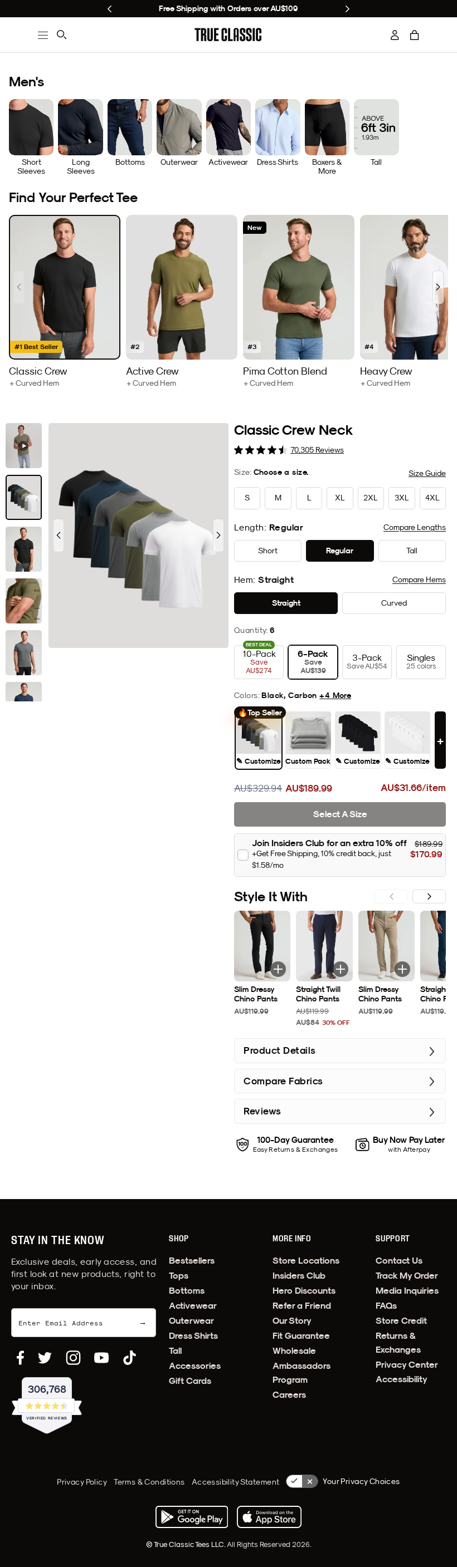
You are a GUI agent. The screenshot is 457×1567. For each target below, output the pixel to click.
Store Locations (306, 1260)
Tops (178, 1275)
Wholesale (294, 1351)
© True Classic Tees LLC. (186, 1544)
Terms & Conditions (149, 1481)
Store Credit (401, 1321)
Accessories (195, 1366)
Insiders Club (299, 1275)
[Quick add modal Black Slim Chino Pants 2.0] (278, 969)
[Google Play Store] (191, 1517)
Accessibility (401, 1379)
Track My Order (407, 1275)
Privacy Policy (82, 1481)
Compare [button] (414, 527)
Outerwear (191, 1321)
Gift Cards (190, 1381)
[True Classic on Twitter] (44, 1357)
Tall (175, 1351)
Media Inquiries (407, 1290)
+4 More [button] (335, 695)
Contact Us (399, 1260)
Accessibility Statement (236, 1481)
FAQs (386, 1305)
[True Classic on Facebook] (20, 1357)
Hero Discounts (304, 1290)
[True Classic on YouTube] (101, 1357)
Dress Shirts (193, 1336)
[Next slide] (347, 8)
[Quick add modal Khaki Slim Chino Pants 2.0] (402, 969)
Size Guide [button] (427, 473)
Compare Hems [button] (419, 579)
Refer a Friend (302, 1305)
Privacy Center (407, 1364)
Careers (289, 1395)
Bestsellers (192, 1260)
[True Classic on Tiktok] (129, 1357)
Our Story (292, 1321)
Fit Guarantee (301, 1336)
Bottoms (187, 1290)
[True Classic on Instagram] (73, 1357)
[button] (415, 35)
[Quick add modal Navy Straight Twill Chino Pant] (340, 969)
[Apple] (269, 1517)
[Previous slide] (109, 8)
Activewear (193, 1305)
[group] (64, 301)
